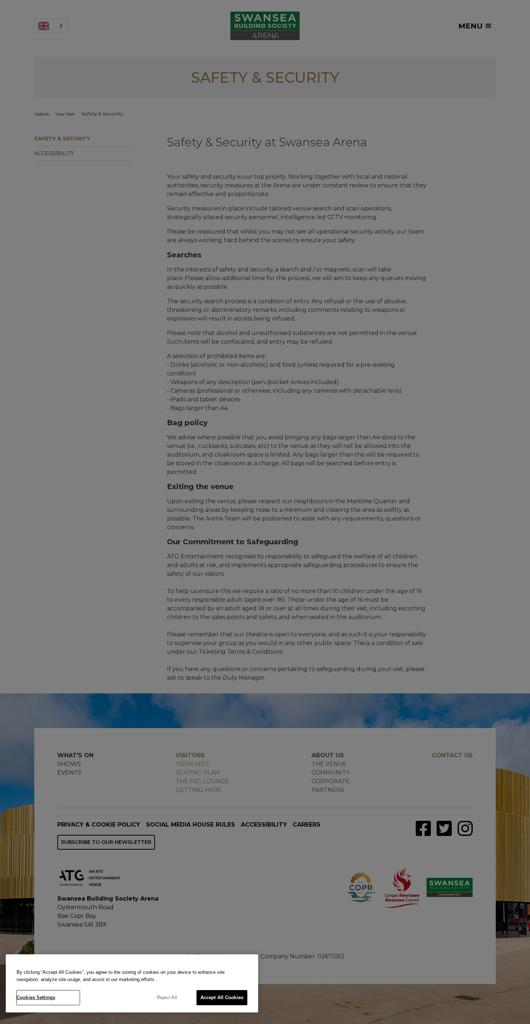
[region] (132, 983)
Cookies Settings (36, 997)
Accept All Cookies (221, 997)
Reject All (167, 997)
